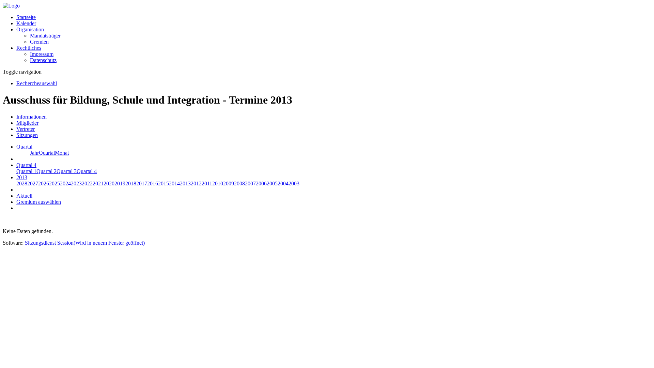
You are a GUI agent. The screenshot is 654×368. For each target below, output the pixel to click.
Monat (62, 153)
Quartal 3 (67, 171)
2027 (32, 183)
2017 (141, 183)
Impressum (41, 54)
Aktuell (24, 196)
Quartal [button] (24, 147)
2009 (228, 183)
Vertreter (25, 129)
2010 (217, 183)
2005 (272, 183)
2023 (76, 183)
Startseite (26, 17)
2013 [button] (21, 177)
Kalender (26, 23)
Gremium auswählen (38, 202)
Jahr (34, 153)
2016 (152, 183)
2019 (119, 183)
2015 (163, 183)
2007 (250, 183)
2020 (109, 183)
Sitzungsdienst (85, 243)
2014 (174, 183)
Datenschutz (43, 60)
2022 (87, 183)
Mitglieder (27, 123)
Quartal (47, 153)
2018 (130, 183)
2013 (185, 183)
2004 (283, 183)
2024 (65, 183)
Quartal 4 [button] (26, 165)
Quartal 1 (26, 171)
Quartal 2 (46, 171)
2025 (54, 183)
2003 (294, 183)
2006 (261, 183)
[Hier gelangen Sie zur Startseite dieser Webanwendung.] (11, 6)
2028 (21, 183)
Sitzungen (27, 135)
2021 (98, 183)
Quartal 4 (87, 171)
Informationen (31, 117)
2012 (196, 183)
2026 (43, 183)
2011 (207, 183)
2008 (239, 183)
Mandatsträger (45, 36)
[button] (30, 29)
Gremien (39, 42)
